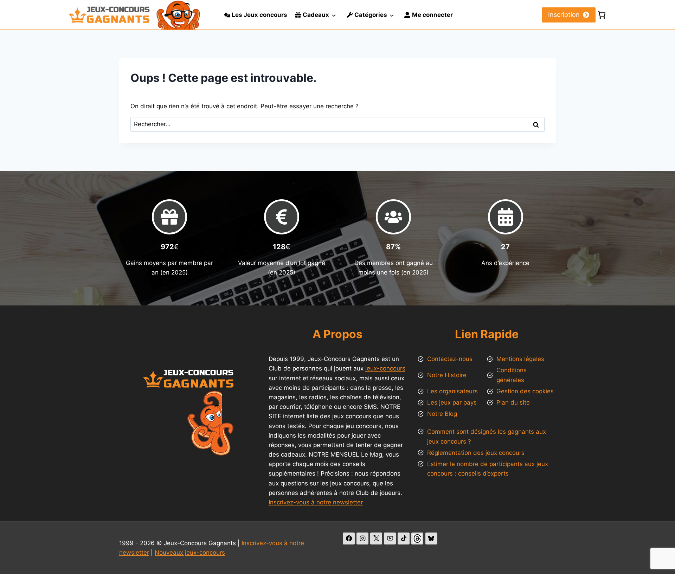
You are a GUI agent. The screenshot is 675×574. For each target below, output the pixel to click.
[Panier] (602, 15)
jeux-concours (385, 368)
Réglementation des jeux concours (476, 452)
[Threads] (417, 538)
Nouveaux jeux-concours (190, 552)
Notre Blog (442, 413)
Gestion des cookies (525, 391)
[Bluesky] (431, 538)
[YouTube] (390, 538)
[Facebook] (349, 538)
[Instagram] (362, 538)
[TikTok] (404, 538)
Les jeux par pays (452, 402)
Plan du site (513, 402)
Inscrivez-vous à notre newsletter (316, 502)
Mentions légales (520, 358)
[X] (376, 538)
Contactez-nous (449, 358)
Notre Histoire (447, 375)
